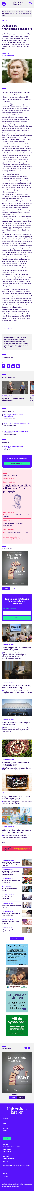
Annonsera (7, 1149)
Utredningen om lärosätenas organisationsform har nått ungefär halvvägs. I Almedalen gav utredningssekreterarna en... (14, 655)
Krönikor (5, 478)
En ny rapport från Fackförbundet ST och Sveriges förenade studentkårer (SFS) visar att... (17, 692)
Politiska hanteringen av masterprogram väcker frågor (16, 432)
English (5, 1161)
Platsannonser (7, 1133)
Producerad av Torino (7, 1189)
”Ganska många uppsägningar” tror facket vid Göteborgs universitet (11, 863)
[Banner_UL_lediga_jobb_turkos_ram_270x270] (17, 1012)
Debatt (5, 512)
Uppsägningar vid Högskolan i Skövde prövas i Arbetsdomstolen (11, 872)
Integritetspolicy (9, 1158)
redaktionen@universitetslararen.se (14, 539)
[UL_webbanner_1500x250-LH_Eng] (17, 851)
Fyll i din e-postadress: (10, 608)
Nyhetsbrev (7, 1151)
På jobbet (4, 826)
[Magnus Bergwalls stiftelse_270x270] (17, 965)
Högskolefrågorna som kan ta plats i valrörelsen (11, 914)
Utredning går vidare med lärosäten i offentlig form (16, 648)
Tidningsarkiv (8, 1154)
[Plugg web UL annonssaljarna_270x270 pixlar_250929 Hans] (17, 1035)
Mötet (4, 886)
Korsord (6, 1156)
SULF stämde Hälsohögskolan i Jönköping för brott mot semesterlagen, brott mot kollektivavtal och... (17, 729)
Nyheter (4, 20)
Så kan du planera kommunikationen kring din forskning (17, 831)
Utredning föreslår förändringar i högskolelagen (13, 415)
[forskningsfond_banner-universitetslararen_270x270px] (17, 988)
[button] (30, 4)
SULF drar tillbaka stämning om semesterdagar (16, 723)
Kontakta (6, 1144)
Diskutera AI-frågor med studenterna (9, 897)
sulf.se (5, 1173)
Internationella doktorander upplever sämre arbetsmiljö (17, 686)
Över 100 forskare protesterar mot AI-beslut (17, 424)
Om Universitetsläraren (11, 1147)
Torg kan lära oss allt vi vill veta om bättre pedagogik (17, 488)
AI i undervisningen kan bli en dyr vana (16, 532)
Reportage (6, 1121)
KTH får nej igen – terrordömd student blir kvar (15, 764)
